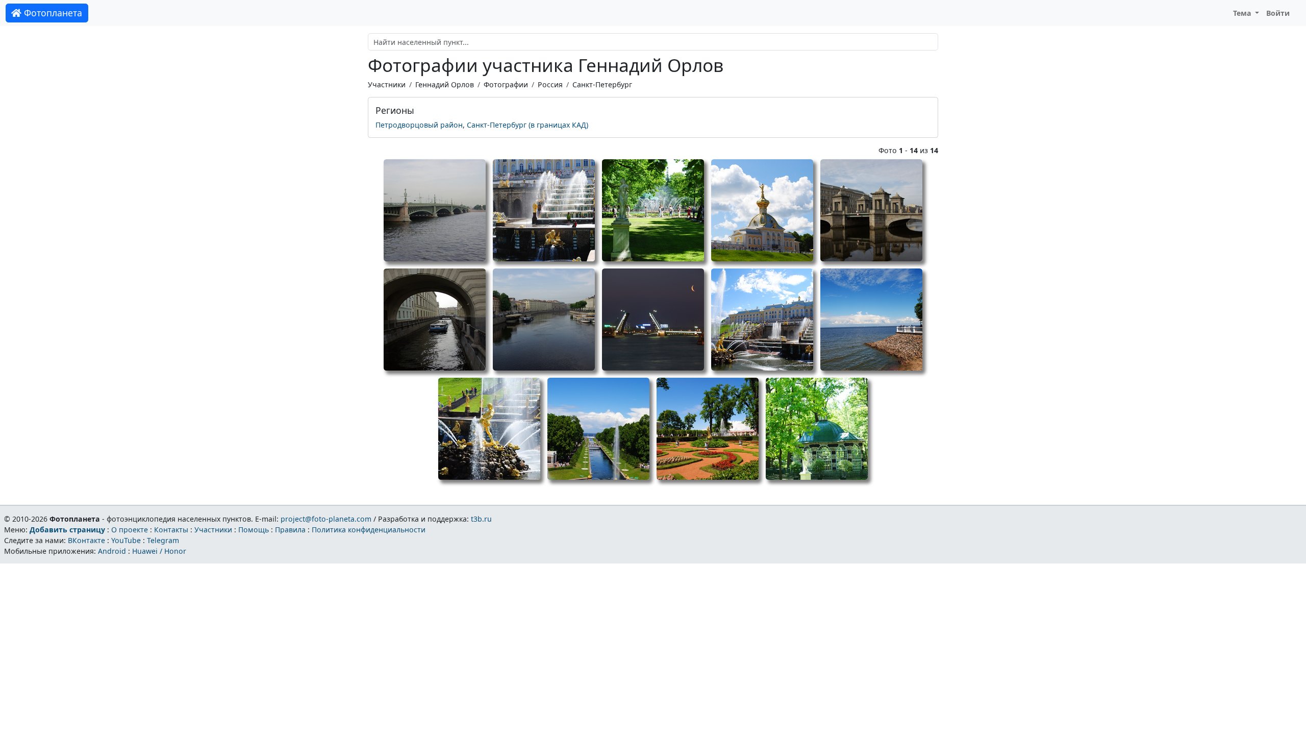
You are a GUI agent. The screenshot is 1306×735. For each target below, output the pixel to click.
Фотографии (506, 84)
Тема (1243, 13)
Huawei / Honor (159, 551)
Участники (387, 84)
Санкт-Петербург (602, 84)
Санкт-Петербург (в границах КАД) (527, 125)
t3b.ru (481, 519)
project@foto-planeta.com (326, 519)
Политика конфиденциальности (368, 529)
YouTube (126, 540)
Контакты (171, 529)
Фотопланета (51, 13)
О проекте (129, 529)
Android (112, 551)
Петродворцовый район (419, 125)
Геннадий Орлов (444, 84)
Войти (1278, 13)
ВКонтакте (86, 540)
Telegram (163, 540)
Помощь (253, 529)
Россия (550, 84)
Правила (290, 529)
